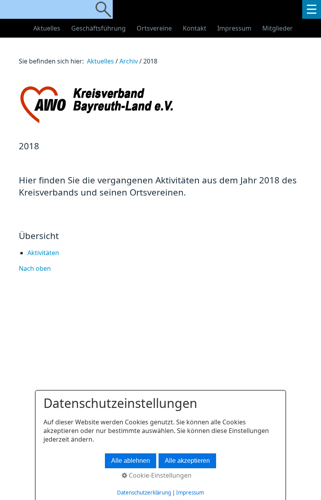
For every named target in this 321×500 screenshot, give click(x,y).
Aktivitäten (43, 252)
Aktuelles (46, 28)
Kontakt (194, 28)
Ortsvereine (154, 28)
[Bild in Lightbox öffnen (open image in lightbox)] (136, 104)
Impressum (234, 28)
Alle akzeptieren (187, 460)
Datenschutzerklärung (144, 492)
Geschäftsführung (98, 28)
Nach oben (35, 268)
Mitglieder (277, 28)
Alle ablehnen (130, 460)
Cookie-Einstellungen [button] (159, 475)
